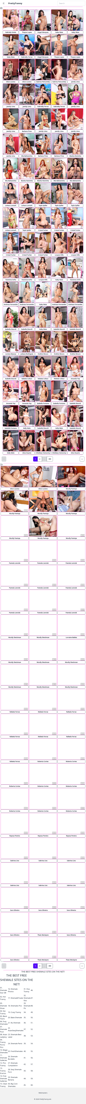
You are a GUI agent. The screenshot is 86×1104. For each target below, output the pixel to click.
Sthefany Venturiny (43, 453)
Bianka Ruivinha (75, 156)
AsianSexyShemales (15, 1029)
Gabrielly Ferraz (27, 57)
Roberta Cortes (43, 761)
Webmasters (43, 1092)
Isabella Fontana (43, 403)
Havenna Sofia (10, 280)
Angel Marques (43, 32)
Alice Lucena (10, 82)
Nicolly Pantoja (71, 489)
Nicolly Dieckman (14, 637)
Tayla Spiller (43, 205)
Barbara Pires (27, 131)
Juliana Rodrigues (27, 354)
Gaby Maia (59, 32)
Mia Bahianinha (26, 156)
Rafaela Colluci (27, 379)
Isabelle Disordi (10, 329)
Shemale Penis (16, 1042)
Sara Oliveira (14, 909)
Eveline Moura (43, 354)
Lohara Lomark (10, 205)
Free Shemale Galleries (3, 1077)
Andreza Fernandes (11, 304)
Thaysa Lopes (27, 32)
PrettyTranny (15, 3)
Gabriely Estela (10, 32)
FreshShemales (17, 1050)
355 (50, 459)
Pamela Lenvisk (14, 563)
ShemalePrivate (17, 997)
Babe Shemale (16, 1016)
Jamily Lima (75, 82)
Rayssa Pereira (14, 835)
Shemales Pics (16, 1005)
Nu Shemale (15, 1022)
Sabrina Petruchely (43, 82)
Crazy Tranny (16, 1011)
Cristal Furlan (43, 230)
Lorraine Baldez (71, 637)
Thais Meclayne (43, 934)
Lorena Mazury (10, 354)
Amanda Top (75, 379)
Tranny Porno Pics (3, 1043)
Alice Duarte (26, 453)
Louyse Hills (59, 255)
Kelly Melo (27, 428)
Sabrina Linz (14, 860)
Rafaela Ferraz (15, 711)
